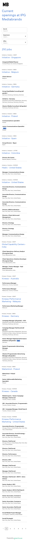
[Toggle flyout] (25, 36)
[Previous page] (3, 528)
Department (6, 35)
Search (5, 29)
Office (4, 41)
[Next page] (25, 528)
